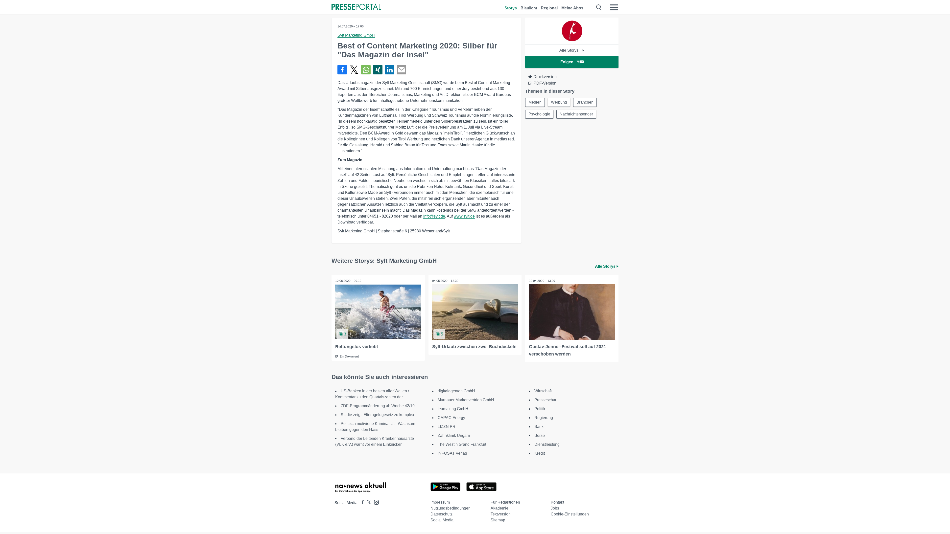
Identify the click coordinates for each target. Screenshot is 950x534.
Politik (539, 409)
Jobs (555, 508)
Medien (535, 102)
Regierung (543, 418)
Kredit (539, 453)
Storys (510, 8)
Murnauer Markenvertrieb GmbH (466, 400)
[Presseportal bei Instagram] (375, 502)
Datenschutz (441, 514)
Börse (539, 435)
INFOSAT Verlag (452, 453)
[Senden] (401, 69)
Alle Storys (569, 50)
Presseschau (545, 400)
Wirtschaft (543, 391)
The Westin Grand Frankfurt (462, 444)
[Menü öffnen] (614, 7)
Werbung (559, 102)
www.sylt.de (464, 216)
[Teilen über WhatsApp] (366, 69)
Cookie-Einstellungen (570, 514)
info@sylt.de (434, 216)
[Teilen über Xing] (377, 69)
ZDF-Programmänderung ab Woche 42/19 (378, 406)
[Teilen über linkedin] (389, 69)
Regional (549, 8)
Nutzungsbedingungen (450, 508)
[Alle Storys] (572, 40)
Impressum (440, 502)
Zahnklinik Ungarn (454, 435)
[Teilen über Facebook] (342, 69)
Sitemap (498, 520)
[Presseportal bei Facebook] (361, 503)
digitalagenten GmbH (456, 391)
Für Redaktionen (505, 502)
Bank (539, 426)
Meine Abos (572, 8)
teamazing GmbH (453, 409)
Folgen (566, 62)
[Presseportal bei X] (367, 503)
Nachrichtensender (576, 114)
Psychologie (539, 114)
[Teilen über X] (354, 69)
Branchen (585, 102)
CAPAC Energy (451, 418)
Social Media (441, 520)
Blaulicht (529, 8)
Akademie (499, 508)
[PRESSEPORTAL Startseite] (356, 7)
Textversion (501, 514)
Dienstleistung (547, 444)
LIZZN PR (446, 426)
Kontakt (557, 502)
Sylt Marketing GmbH (356, 35)
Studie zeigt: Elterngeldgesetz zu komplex (377, 415)
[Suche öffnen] (599, 7)
